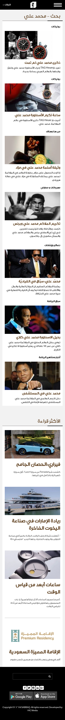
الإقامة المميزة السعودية (34, 652)
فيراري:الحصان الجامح (38, 464)
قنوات (8, 4)
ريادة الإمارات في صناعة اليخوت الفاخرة (36, 524)
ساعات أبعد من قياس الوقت (38, 588)
